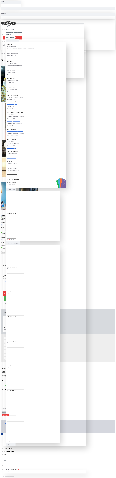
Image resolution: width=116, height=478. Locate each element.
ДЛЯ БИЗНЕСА (10, 61)
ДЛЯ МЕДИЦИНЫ (11, 129)
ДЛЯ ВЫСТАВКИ (11, 78)
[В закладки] (5, 215)
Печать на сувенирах (13, 179)
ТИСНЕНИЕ (9, 44)
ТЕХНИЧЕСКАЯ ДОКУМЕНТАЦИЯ (15, 112)
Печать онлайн (11, 182)
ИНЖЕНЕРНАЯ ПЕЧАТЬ (12, 151)
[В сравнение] (10, 215)
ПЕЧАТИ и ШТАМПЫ (12, 174)
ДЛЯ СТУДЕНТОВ (11, 139)
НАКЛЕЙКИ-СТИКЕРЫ (12, 95)
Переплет (9, 161)
